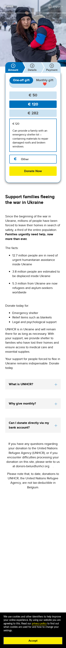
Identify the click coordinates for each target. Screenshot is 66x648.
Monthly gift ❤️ (44, 82)
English (57, 6)
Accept (33, 640)
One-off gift (21, 80)
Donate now (33, 171)
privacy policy (39, 623)
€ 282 (33, 113)
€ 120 (33, 104)
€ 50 (33, 95)
